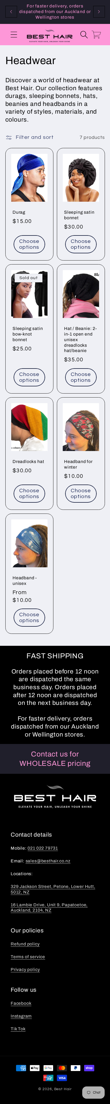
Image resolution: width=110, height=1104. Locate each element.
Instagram (21, 1016)
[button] (13, 34)
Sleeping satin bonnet (79, 215)
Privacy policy (25, 969)
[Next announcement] (99, 12)
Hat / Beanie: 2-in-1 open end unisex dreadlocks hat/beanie (80, 339)
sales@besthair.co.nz (48, 861)
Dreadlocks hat (28, 461)
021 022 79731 (43, 848)
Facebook (21, 1003)
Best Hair (63, 1089)
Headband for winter (78, 464)
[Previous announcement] (11, 12)
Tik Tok (18, 1029)
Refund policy (25, 944)
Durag (19, 212)
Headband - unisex (25, 581)
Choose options (29, 244)
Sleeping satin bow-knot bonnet (28, 334)
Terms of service (28, 956)
